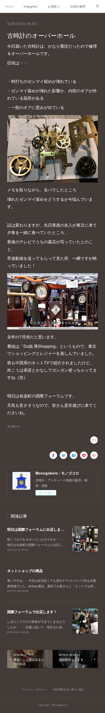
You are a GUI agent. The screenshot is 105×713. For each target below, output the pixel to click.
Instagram (30, 6)
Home (9, 6)
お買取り (54, 6)
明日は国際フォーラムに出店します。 (37, 529)
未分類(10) (13, 426)
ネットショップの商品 (25, 570)
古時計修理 (77, 6)
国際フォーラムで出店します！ (32, 611)
